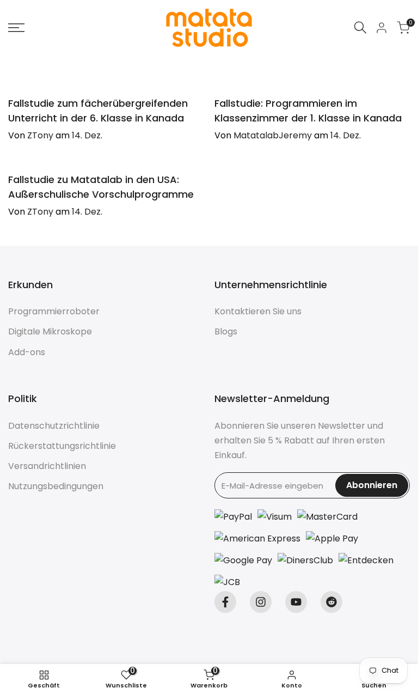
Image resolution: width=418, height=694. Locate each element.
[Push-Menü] (16, 28)
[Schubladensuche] (360, 27)
